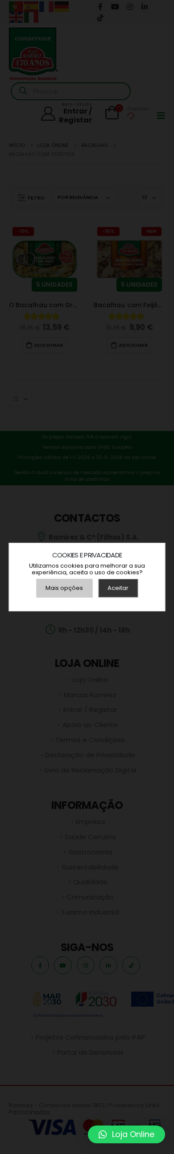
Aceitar (118, 588)
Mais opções (64, 588)
